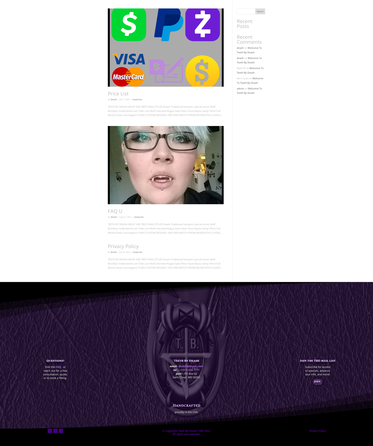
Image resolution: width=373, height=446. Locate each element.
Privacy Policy (123, 246)
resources (137, 99)
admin (240, 88)
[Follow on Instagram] (55, 431)
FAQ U (115, 211)
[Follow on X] (61, 431)
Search (260, 11)
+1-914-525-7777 (189, 370)
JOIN (317, 382)
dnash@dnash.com (191, 366)
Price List (118, 93)
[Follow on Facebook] (50, 431)
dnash (114, 99)
